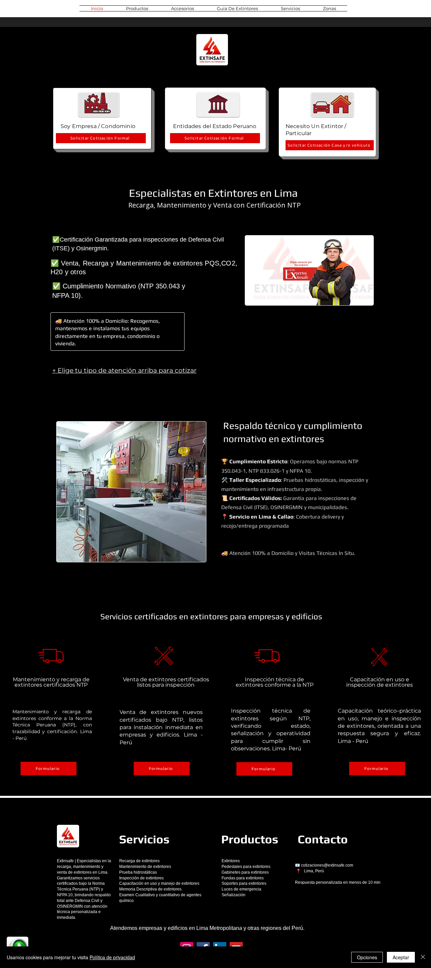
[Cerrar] (423, 957)
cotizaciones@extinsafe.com (327, 865)
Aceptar (401, 957)
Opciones (367, 957)
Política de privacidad (112, 957)
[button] (137, 8)
